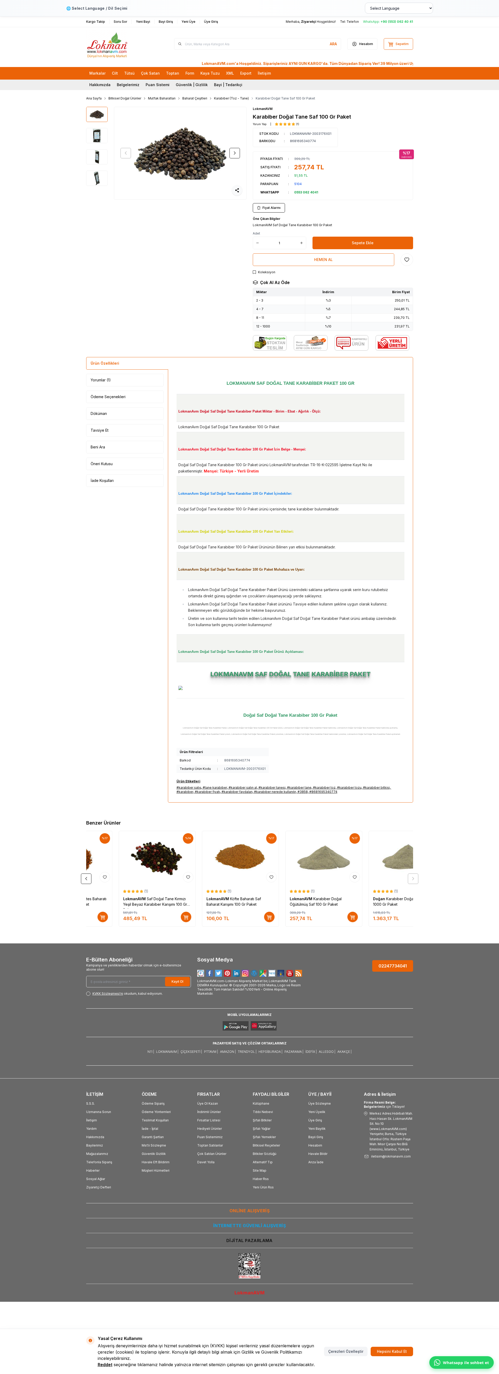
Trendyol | (247, 1052)
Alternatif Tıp (263, 1162)
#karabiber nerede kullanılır (275, 792)
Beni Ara (98, 447)
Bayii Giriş (315, 1137)
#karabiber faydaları (237, 792)
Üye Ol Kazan (207, 1103)
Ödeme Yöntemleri (156, 1112)
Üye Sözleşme (319, 1103)
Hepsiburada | (270, 1052)
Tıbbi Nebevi (263, 1112)
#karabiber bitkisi (376, 787)
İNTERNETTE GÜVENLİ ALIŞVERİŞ (249, 1225)
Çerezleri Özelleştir (345, 1351)
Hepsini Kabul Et (392, 1351)
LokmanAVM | (167, 1052)
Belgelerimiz (128, 84)
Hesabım (315, 1145)
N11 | (150, 1052)
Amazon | (228, 1052)
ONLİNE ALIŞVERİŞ (249, 1210)
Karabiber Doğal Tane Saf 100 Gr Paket (285, 98)
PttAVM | (211, 1052)
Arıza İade (315, 1162)
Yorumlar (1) (101, 380)
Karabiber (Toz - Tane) (231, 98)
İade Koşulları (102, 480)
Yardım (91, 1129)
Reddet (105, 1364)
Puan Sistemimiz (210, 1137)
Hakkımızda (100, 84)
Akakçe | (344, 1052)
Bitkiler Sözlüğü (264, 1154)
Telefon (353, 22)
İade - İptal (150, 1129)
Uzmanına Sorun (98, 1112)
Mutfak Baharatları (162, 98)
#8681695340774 (323, 792)
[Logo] (117, 44)
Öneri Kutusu (102, 463)
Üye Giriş (315, 1120)
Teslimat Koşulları (155, 1120)
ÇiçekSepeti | (191, 1052)
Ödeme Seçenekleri (108, 396)
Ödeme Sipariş (153, 1103)
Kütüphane (261, 1103)
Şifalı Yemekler (264, 1137)
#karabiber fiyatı (207, 792)
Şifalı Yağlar (261, 1129)
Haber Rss (261, 1179)
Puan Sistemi (157, 84)
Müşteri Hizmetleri (155, 1170)
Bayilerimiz (94, 1145)
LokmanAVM (262, 109)
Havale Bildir (317, 1154)
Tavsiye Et (99, 430)
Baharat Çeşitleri (194, 98)
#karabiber (185, 792)
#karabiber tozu (349, 787)
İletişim (91, 1120)
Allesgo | (327, 1052)
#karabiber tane (299, 787)
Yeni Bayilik (317, 1129)
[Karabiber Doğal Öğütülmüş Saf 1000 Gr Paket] (124, 858)
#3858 (303, 792)
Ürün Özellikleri (105, 363)
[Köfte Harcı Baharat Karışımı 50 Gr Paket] (374, 858)
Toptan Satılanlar (210, 1145)
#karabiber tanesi (272, 787)
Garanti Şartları (153, 1137)
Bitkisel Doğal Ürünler (124, 98)
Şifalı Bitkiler (262, 1120)
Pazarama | (293, 1052)
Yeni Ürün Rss (263, 1187)
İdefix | (311, 1052)
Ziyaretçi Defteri (98, 1187)
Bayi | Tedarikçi (228, 84)
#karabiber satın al (243, 787)
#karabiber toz (324, 787)
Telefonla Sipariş (99, 1162)
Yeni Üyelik (316, 1112)
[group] (180, 153)
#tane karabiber (215, 787)
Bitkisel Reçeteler (266, 1145)
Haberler (93, 1170)
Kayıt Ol (177, 981)
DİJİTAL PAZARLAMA (249, 1240)
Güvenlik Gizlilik (154, 1154)
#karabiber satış (189, 787)
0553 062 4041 (306, 192)
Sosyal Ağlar (95, 1179)
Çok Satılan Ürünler (211, 1154)
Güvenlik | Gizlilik (192, 84)
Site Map (259, 1170)
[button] (125, 153)
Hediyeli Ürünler (209, 1129)
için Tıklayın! (384, 1104)
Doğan (97, 899)
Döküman (99, 413)
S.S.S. (90, 1103)
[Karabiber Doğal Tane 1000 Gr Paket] (208, 858)
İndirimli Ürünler (209, 1112)
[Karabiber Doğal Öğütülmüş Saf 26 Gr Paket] (291, 858)
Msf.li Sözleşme (154, 1145)
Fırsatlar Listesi (208, 1120)
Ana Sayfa (94, 98)
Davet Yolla (206, 1162)
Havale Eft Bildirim (155, 1162)
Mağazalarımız (97, 1154)
